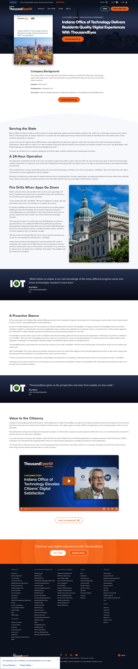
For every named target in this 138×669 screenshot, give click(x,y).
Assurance (14, 573)
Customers (107, 615)
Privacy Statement (74, 658)
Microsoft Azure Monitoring (65, 598)
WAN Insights (15, 615)
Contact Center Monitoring (41, 583)
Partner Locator (108, 620)
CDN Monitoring (38, 578)
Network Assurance (39, 615)
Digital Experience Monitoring (19, 583)
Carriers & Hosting (16, 622)
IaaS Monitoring (38, 602)
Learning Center (84, 583)
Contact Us (107, 612)
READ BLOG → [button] (61, 2)
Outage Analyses (85, 585)
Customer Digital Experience (42, 588)
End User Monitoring (40, 595)
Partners (106, 622)
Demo (105, 9)
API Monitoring (38, 573)
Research (83, 590)
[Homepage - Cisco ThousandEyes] (22, 8)
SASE (35, 622)
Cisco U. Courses (108, 580)
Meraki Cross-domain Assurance (66, 593)
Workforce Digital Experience (42, 634)
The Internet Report (85, 593)
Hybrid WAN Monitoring (40, 600)
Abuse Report (107, 573)
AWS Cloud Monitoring (64, 576)
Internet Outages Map (86, 580)
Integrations (14, 598)
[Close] (57, 659)
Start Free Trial (120, 9)
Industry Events (84, 578)
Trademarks (84, 658)
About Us (106, 607)
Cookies (91, 658)
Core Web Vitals (38, 585)
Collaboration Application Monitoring (44, 580)
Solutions (51, 9)
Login (123, 2)
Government (14, 632)
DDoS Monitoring (39, 590)
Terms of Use (63, 658)
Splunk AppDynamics (63, 602)
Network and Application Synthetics (21, 600)
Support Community (109, 593)
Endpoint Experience (17, 585)
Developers (83, 576)
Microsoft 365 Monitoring (64, 595)
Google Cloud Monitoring (65, 590)
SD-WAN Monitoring (39, 625)
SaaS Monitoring (38, 620)
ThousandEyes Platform (17, 607)
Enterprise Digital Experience (42, 598)
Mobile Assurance (39, 610)
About (68, 9)
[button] (114, 2)
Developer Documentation (111, 578)
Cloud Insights (15, 578)
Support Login (108, 595)
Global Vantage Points (17, 588)
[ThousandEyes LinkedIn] (71, 655)
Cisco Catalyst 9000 (63, 578)
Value (12, 612)
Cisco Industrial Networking (65, 580)
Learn (60, 9)
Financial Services (16, 629)
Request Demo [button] (78, 553)
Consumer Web (15, 625)
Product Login (108, 585)
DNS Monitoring (38, 593)
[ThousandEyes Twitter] (66, 655)
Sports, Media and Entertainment (20, 637)
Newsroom (107, 617)
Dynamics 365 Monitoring (65, 588)
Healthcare (14, 634)
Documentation (108, 576)
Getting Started (108, 583)
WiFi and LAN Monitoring (41, 632)
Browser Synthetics (16, 576)
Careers (106, 610)
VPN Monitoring (38, 627)
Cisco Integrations (63, 583)
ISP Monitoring (38, 607)
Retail (12, 639)
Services (106, 588)
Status (105, 590)
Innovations (14, 595)
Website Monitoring (39, 629)
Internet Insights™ (16, 593)
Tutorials (82, 595)
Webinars (83, 598)
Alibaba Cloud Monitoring (65, 573)
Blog (81, 573)
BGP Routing (37, 576)
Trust (105, 600)
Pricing (13, 602)
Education (14, 627)
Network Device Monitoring (42, 617)
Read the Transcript (68, 520)
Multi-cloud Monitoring (40, 612)
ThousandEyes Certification (111, 598)
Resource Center (85, 588)
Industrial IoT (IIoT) (39, 605)
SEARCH (102, 2)
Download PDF (71, 39)
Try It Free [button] (58, 553)
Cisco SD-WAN (62, 585)
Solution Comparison (17, 605)
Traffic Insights (15, 610)
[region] (30, 663)
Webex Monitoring (63, 605)
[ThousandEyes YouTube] (76, 655)
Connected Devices (16, 580)
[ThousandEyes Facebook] (61, 655)
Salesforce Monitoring (64, 600)
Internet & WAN (15, 590)
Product (41, 9)
